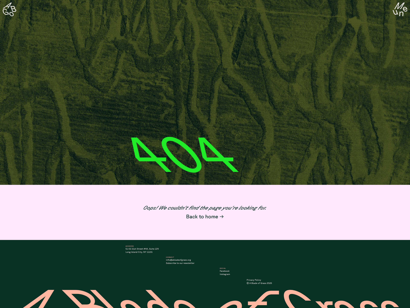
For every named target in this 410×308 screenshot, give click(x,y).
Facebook (224, 271)
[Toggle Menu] (400, 9)
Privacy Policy (254, 280)
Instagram (225, 274)
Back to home (202, 216)
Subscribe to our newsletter (180, 263)
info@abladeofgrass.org (178, 260)
